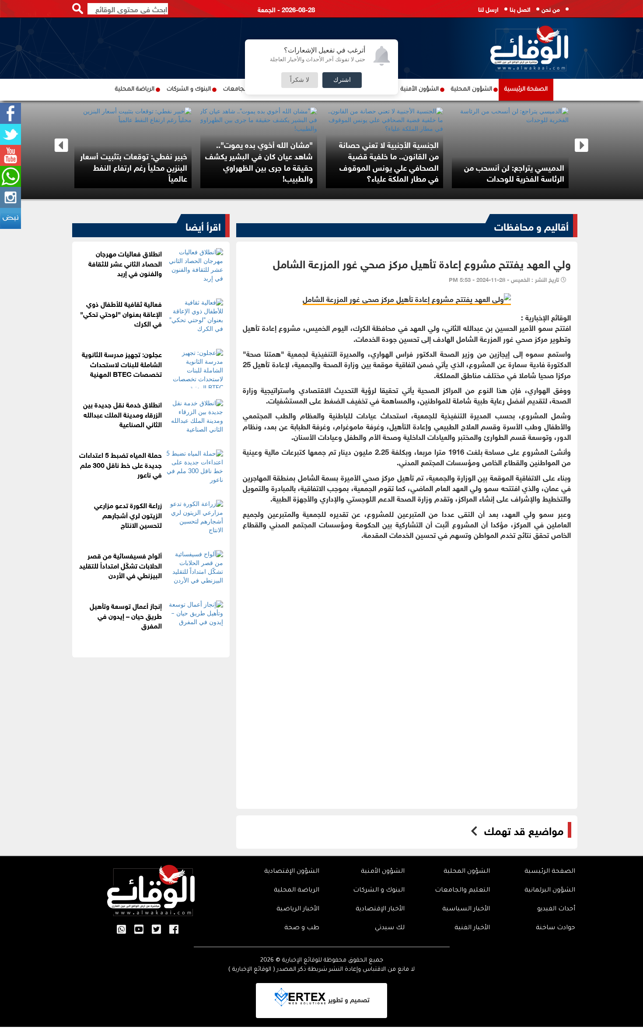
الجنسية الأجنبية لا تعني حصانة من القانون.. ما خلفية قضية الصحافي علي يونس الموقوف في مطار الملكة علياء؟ (409, 161)
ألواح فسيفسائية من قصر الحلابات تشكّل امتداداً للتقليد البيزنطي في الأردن (120, 565)
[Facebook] (10, 113)
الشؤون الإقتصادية (291, 871)
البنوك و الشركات (189, 89)
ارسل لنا (488, 8)
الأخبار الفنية (472, 928)
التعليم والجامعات (462, 890)
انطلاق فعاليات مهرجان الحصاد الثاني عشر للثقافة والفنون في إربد (125, 263)
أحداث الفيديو (556, 909)
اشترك (342, 80)
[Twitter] (10, 134)
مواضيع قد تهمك (523, 830)
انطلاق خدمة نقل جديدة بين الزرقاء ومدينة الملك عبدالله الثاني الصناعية (122, 414)
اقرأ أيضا (203, 225)
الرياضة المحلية (134, 89)
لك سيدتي (390, 928)
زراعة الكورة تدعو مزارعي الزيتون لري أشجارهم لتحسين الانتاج (128, 514)
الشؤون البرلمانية (549, 890)
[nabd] (10, 218)
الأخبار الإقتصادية (380, 909)
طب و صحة (301, 928)
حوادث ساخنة (555, 928)
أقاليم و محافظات (531, 225)
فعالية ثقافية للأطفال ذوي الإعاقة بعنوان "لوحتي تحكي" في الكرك (121, 313)
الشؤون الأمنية (420, 89)
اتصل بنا (520, 8)
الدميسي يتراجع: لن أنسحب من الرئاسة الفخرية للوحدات (535, 172)
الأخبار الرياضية (297, 909)
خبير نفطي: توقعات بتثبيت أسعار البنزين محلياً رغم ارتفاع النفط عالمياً (154, 166)
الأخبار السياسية (466, 909)
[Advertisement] (407, 605)
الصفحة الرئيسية (526, 89)
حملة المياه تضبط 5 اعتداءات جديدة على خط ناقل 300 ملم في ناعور (120, 464)
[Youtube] (10, 155)
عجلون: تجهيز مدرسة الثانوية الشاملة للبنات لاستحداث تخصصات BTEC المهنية (122, 363)
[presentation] (61, 145)
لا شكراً (299, 80)
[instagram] (10, 197)
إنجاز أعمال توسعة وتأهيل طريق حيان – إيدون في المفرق (126, 615)
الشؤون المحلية (471, 89)
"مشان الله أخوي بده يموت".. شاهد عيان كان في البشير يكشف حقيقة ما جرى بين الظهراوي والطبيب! (279, 161)
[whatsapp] (10, 176)
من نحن (551, 8)
